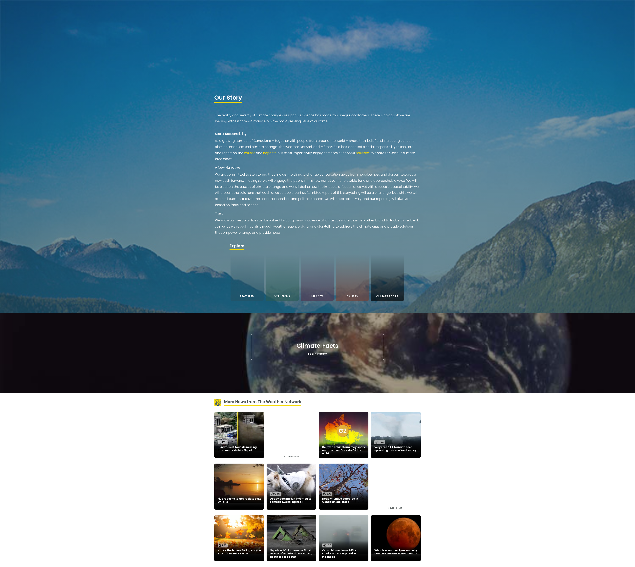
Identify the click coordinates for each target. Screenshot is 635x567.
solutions (363, 153)
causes (249, 153)
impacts (269, 153)
